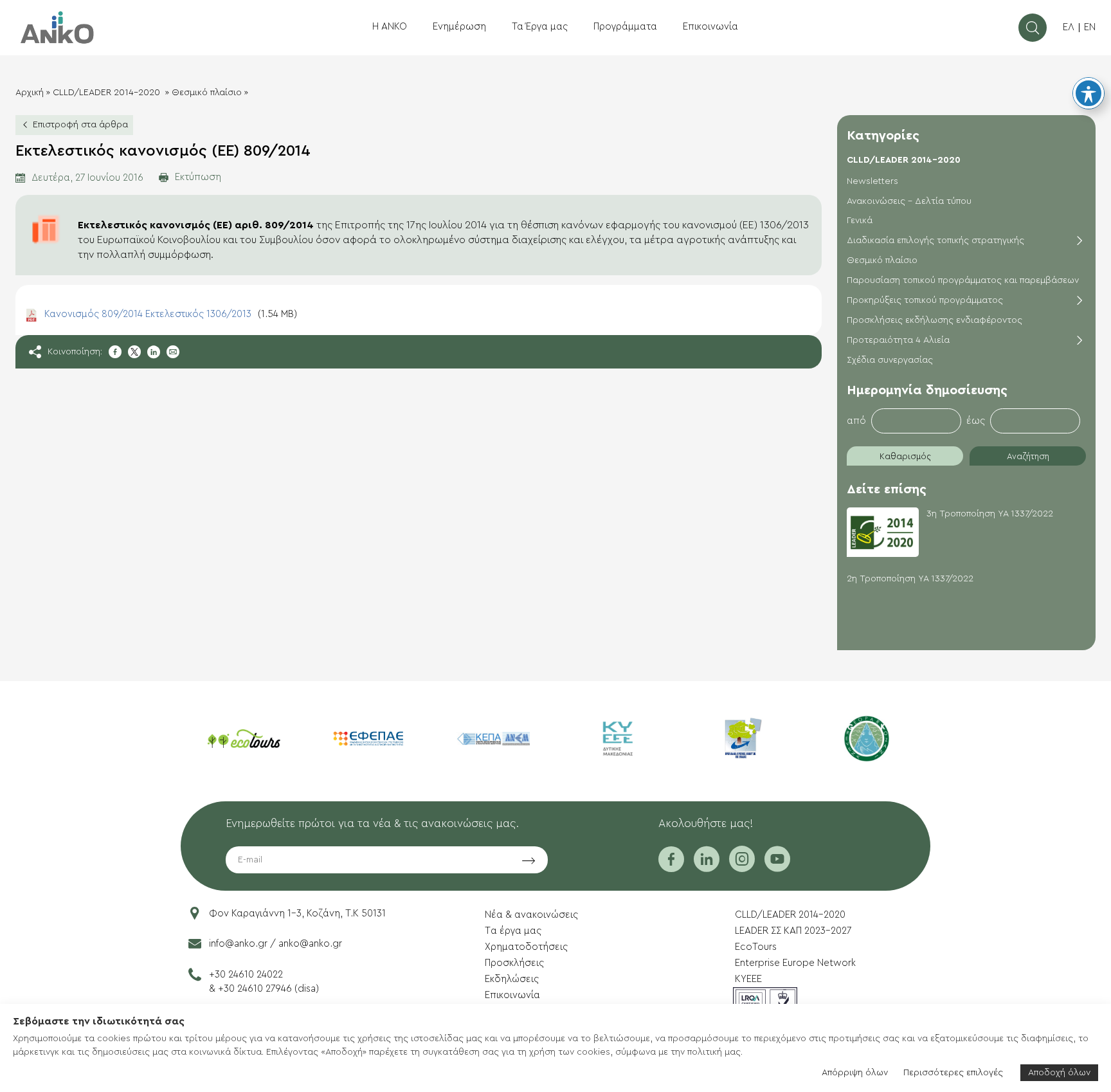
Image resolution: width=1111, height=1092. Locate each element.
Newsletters (872, 181)
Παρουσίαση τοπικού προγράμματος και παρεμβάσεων (963, 280)
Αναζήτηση (1028, 456)
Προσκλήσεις (514, 963)
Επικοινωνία (710, 27)
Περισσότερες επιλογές (953, 1072)
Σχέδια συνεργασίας (890, 360)
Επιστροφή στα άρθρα (80, 124)
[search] (1032, 28)
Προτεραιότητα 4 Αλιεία (898, 340)
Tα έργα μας (513, 931)
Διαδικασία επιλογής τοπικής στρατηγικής (935, 240)
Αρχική (29, 92)
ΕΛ (1068, 27)
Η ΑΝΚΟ (389, 27)
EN (1090, 27)
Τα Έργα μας (540, 27)
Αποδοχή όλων (1059, 1072)
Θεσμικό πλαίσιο (207, 92)
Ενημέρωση (459, 27)
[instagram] (742, 867)
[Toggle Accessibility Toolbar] (1088, 93)
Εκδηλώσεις (512, 979)
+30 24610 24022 (246, 974)
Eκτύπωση (198, 177)
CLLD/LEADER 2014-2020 (108, 92)
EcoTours (756, 947)
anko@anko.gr (310, 944)
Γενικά (859, 220)
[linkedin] (706, 867)
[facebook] (671, 867)
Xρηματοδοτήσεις (526, 947)
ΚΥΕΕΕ (748, 979)
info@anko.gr (238, 944)
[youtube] (777, 867)
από (856, 421)
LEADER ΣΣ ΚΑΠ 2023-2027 (793, 931)
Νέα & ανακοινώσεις (531, 915)
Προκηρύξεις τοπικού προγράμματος (925, 300)
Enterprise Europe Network (795, 963)
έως (975, 421)
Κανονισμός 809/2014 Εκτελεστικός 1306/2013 (170, 314)
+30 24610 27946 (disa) (268, 989)
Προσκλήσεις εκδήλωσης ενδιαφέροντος (934, 320)
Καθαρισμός (905, 456)
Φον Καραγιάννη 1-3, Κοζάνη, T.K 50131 (297, 913)
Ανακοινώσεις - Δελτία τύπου (909, 201)
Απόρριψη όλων (855, 1072)
